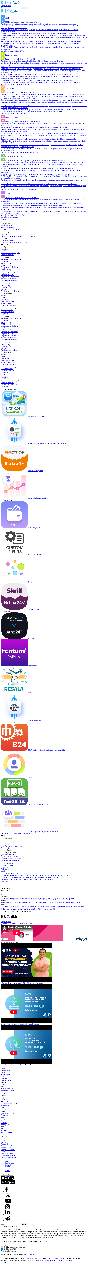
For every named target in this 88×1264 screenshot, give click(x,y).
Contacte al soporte (7, 1090)
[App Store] (7, 1179)
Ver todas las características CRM (12, 51)
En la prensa (5, 1078)
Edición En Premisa (7, 1113)
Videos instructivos (7, 1088)
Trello (3, 1128)
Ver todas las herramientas (9, 217)
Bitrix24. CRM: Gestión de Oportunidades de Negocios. (20, 1024)
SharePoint (4, 1136)
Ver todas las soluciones (9, 385)
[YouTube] (8, 1203)
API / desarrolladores (8, 1148)
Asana (3, 1121)
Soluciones (4, 1101)
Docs (2, 1117)
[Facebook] (6, 1191)
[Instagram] (7, 1209)
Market (3, 1142)
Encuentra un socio (7, 1154)
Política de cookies (28, 1255)
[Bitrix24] (10, 4)
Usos (2, 1107)
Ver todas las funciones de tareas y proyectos (16, 84)
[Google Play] (8, 1184)
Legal (7, 1161)
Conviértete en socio (8, 1155)
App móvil (4, 1144)
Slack (3, 1134)
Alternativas (5, 1105)
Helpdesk (4, 1084)
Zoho (3, 1127)
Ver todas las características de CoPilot (14, 215)
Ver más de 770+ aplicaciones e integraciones (16, 833)
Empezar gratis (6, 6)
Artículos (4, 1100)
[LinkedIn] (7, 1214)
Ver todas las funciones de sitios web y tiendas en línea (19, 152)
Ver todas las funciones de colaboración (14, 113)
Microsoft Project (7, 1132)
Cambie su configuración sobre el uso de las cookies (54, 1260)
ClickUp (4, 1123)
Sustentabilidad (6, 1080)
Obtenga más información (53, 1258)
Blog (2, 1098)
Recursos (4, 1109)
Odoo (3, 1138)
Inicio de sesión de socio (9, 1157)
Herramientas (5, 1071)
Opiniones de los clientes (9, 1103)
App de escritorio (7, 1146)
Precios (3, 219)
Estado (3, 1094)
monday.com (5, 1125)
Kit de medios (5, 1074)
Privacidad (8, 1165)
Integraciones (5, 387)
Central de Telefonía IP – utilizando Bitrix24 (16, 1065)
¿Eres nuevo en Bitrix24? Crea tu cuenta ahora (16, 924)
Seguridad (8, 1169)
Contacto (4, 1076)
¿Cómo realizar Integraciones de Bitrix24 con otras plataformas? (22, 983)
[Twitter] (8, 1197)
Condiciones (9, 1163)
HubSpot (4, 1130)
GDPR (7, 1167)
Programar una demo (8, 1092)
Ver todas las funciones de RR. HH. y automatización (19, 189)
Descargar (4, 1115)
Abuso (7, 1171)
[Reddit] (8, 1220)
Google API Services (8, 1150)
